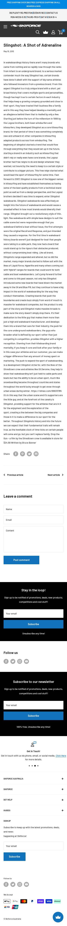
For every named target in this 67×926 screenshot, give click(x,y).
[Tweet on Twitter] (29, 453)
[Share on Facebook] (15, 453)
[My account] (53, 32)
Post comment (21, 559)
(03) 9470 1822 (39, 13)
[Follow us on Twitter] (12, 661)
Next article (54, 474)
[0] (60, 32)
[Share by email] (36, 453)
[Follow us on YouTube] (26, 661)
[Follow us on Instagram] (19, 661)
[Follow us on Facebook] (6, 661)
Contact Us (52, 13)
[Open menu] (5, 26)
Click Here (61, 755)
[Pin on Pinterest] (22, 453)
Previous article (15, 474)
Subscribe (33, 624)
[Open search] (38, 32)
